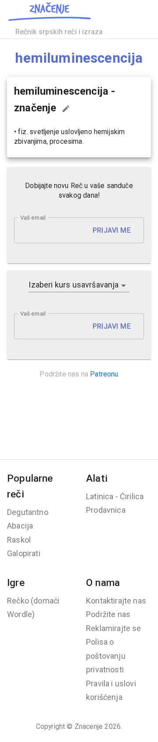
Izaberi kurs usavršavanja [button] (73, 284)
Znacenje (89, 726)
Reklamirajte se (113, 628)
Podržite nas (108, 614)
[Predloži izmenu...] (65, 108)
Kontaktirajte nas (116, 600)
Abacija (20, 525)
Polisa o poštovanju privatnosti (106, 655)
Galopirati (23, 553)
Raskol (19, 539)
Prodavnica (106, 510)
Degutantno (27, 512)
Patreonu (104, 374)
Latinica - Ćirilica (115, 496)
